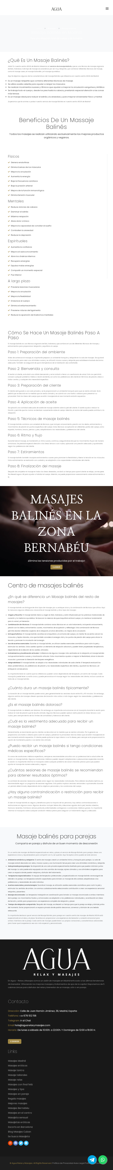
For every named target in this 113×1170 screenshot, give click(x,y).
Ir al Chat (25, 1020)
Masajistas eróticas (19, 1122)
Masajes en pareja (18, 1094)
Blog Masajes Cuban (19, 1131)
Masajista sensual (18, 1117)
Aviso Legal (79, 1163)
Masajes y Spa (16, 1089)
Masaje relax (15, 1079)
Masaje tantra (16, 1070)
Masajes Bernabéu (18, 1108)
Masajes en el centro (20, 1113)
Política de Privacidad (62, 1163)
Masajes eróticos (17, 1065)
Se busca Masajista (19, 1136)
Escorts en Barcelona (20, 1127)
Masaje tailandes (17, 1075)
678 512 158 (27, 1015)
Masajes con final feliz (20, 1084)
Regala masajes (17, 1098)
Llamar (56, 567)
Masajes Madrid (17, 1061)
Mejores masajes (17, 1103)
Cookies (14, 1041)
